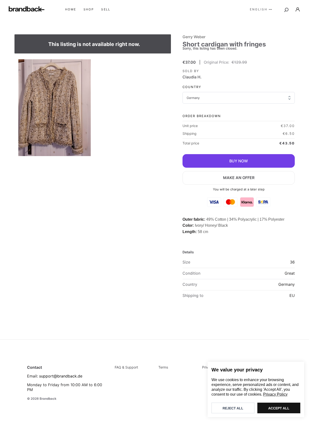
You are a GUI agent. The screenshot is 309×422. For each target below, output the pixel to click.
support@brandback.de (60, 376)
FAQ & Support (126, 367)
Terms (163, 367)
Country (192, 87)
